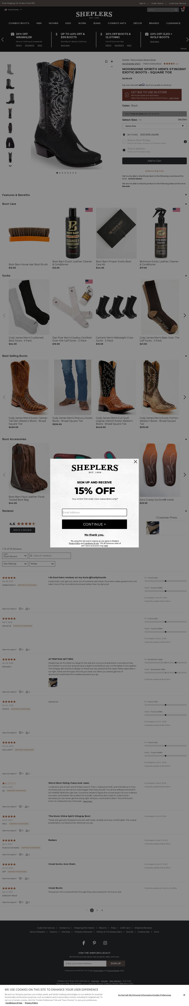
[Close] (184, 995)
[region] (94, 995)
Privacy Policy (31, 1003)
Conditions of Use (13, 1003)
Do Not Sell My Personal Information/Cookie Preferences (144, 995)
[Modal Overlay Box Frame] (94, 503)
